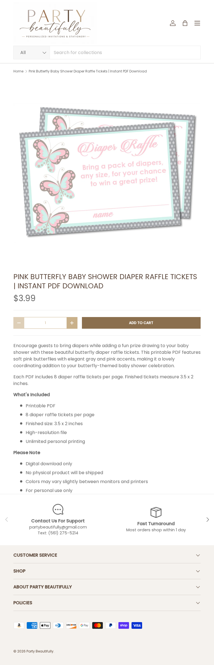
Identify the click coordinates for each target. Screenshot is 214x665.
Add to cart (141, 322)
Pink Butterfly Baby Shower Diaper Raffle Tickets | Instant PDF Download (88, 71)
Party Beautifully (40, 651)
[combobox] (107, 52)
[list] (107, 173)
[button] (185, 23)
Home (18, 71)
